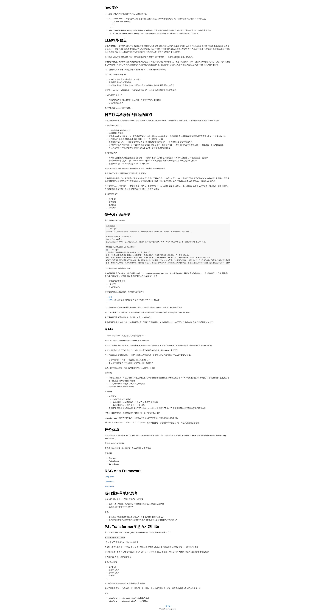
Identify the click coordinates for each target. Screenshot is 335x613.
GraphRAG (109, 486)
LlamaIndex (109, 482)
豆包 (110, 297)
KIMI (110, 300)
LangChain (109, 477)
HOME (167, 606)
